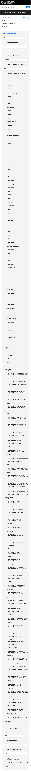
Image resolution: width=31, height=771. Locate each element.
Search (27, 7)
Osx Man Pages (6, 17)
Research (25, 17)
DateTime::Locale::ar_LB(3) (9, 33)
